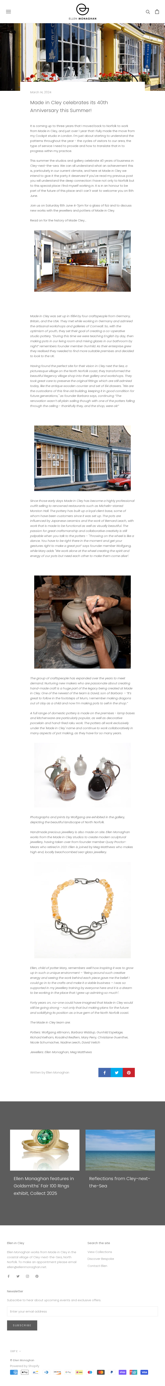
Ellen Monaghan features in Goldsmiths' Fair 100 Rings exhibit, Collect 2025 (44, 1185)
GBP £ (14, 1351)
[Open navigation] (8, 11)
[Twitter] (18, 1276)
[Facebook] (8, 1276)
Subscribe (22, 1325)
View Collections (100, 1252)
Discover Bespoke (101, 1259)
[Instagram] (27, 1276)
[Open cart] (157, 11)
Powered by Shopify (24, 1366)
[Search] (148, 11)
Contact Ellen (97, 1266)
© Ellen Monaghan (22, 1360)
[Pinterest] (36, 1276)
